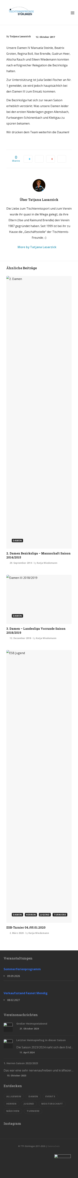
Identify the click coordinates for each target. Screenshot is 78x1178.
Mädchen (12, 1111)
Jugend (29, 1103)
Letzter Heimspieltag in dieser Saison (41, 1040)
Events (50, 1096)
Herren (11, 1103)
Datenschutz (54, 1146)
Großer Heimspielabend (31, 1023)
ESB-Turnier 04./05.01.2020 (26, 927)
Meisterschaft (52, 1103)
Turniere (33, 1111)
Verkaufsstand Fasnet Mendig (26, 993)
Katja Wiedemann (47, 562)
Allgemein (13, 1096)
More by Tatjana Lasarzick (37, 247)
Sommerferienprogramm (22, 969)
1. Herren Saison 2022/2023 (21, 1063)
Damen (33, 1096)
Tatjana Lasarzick (20, 36)
